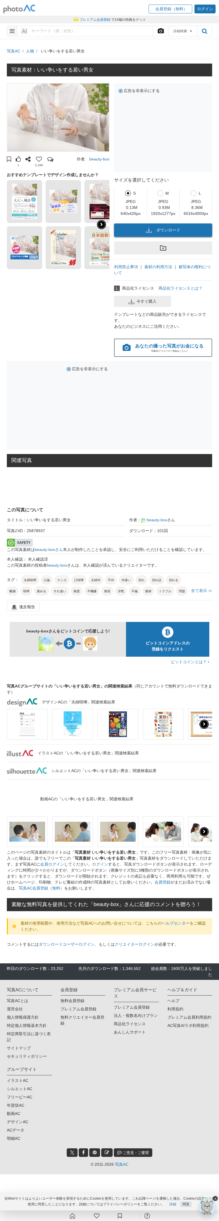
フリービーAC (19, 1097)
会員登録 (163, 882)
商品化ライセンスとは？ (180, 288)
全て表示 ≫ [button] (201, 590)
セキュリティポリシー (27, 1056)
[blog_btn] (107, 1152)
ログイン (100, 864)
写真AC (13, 51)
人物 (30, 51)
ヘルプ (173, 1000)
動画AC (13, 1113)
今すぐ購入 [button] (147, 301)
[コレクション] (120, 1216)
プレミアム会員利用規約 (189, 1017)
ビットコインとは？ (189, 662)
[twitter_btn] (72, 1152)
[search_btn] (204, 31)
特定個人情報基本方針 (27, 1025)
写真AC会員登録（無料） (41, 888)
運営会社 (15, 1009)
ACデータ (15, 1130)
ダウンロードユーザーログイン (67, 944)
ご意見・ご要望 (135, 1153)
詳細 (172, 1204)
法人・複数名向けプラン (136, 1015)
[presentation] (204, 724)
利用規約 (175, 1009)
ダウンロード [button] (168, 230)
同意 (185, 1204)
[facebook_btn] (83, 1152)
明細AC (13, 1138)
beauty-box (99, 159)
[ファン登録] (97, 1216)
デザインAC (17, 1122)
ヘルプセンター (176, 923)
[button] (170, 9)
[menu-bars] (12, 31)
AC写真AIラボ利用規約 (187, 1025)
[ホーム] (72, 1216)
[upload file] (161, 31)
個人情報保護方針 (23, 1017)
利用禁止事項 (126, 266)
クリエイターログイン (135, 944)
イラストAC (17, 1080)
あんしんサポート (130, 1032)
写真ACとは (17, 1000)
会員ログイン (52, 864)
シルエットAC (19, 1088)
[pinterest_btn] (94, 1152)
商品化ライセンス (130, 1023)
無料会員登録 (72, 1000)
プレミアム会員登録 (78, 1009)
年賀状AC (15, 1105)
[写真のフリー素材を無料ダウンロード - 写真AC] (19, 9)
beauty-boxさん (49, 549)
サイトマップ (19, 1048)
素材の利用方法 (158, 266)
